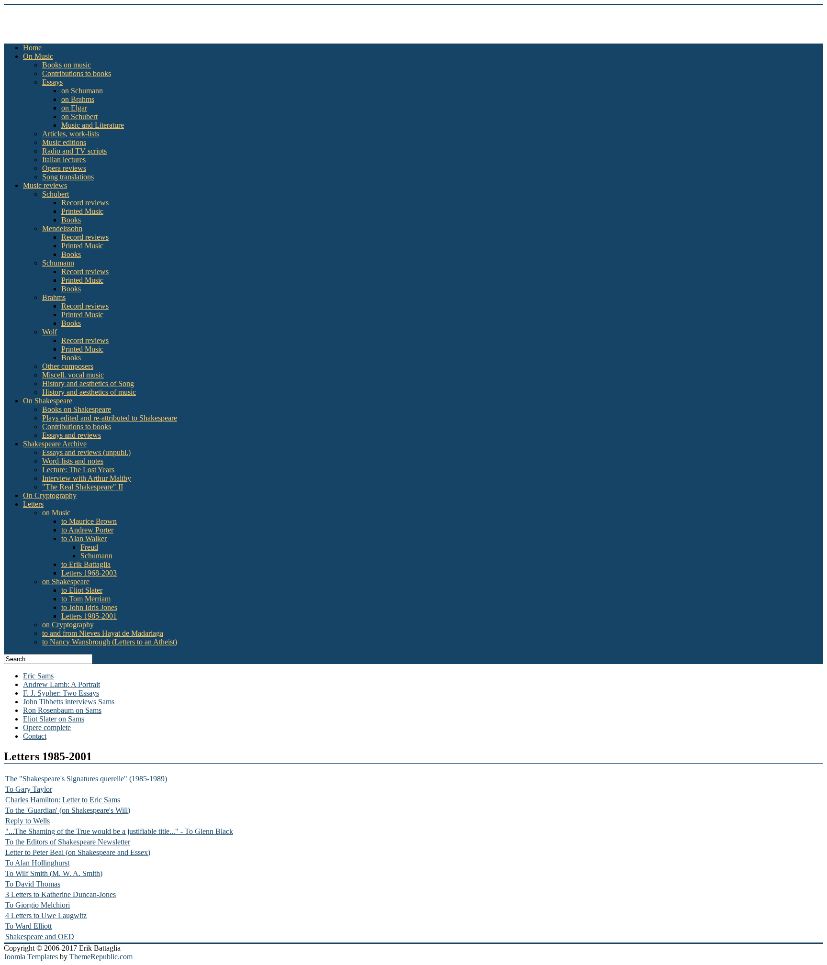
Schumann (58, 263)
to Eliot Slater (81, 590)
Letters (33, 504)
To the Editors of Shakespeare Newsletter (67, 842)
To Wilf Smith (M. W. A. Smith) (53, 873)
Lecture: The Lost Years (78, 470)
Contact (34, 736)
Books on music (66, 65)
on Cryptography (68, 625)
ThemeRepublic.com (101, 957)
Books (71, 220)
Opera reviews (64, 168)
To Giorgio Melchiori (37, 905)
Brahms (54, 297)
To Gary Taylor (28, 789)
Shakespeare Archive (55, 444)
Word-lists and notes (72, 461)
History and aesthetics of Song (88, 383)
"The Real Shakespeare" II (82, 487)
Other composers (67, 366)
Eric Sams (38, 676)
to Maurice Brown (89, 521)
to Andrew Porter (87, 530)
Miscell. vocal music (73, 375)
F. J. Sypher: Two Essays (61, 693)
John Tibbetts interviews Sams (68, 702)
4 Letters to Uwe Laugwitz (46, 915)
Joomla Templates (31, 957)
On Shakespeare (47, 401)
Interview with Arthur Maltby (86, 478)
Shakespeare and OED (39, 936)
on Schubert (79, 116)
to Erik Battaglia (86, 564)
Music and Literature (92, 125)
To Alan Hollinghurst (37, 863)
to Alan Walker (84, 538)
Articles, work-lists (70, 134)
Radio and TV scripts (74, 151)
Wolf (49, 332)
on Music (56, 513)
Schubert (55, 194)
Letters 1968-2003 (89, 573)
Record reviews (85, 203)
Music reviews (45, 185)
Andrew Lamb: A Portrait (61, 684)
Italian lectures (64, 159)
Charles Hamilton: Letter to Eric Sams (62, 800)
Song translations (68, 177)
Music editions (64, 142)
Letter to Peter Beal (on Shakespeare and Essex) (77, 852)
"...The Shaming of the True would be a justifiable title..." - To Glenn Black (119, 831)
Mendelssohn (62, 228)
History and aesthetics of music (89, 392)
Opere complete (47, 727)
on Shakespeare (65, 581)
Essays (52, 82)
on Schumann (82, 91)
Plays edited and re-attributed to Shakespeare (109, 418)
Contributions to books (76, 73)
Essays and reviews (71, 435)
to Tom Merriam (86, 599)
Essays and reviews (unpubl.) (86, 452)
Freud (89, 547)
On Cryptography (50, 495)
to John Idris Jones (89, 607)
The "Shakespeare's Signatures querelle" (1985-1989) (86, 779)
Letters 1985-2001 (89, 616)
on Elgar (74, 108)
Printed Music (82, 211)
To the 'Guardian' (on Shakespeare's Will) (67, 810)
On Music (38, 56)
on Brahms (77, 99)
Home (32, 48)
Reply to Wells (27, 821)
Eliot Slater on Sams (53, 719)
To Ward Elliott (28, 926)
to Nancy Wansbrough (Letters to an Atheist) (109, 642)
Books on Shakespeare (76, 409)
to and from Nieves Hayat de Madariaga (102, 633)
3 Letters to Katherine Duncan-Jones (60, 894)
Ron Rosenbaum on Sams (62, 710)
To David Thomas (32, 884)
